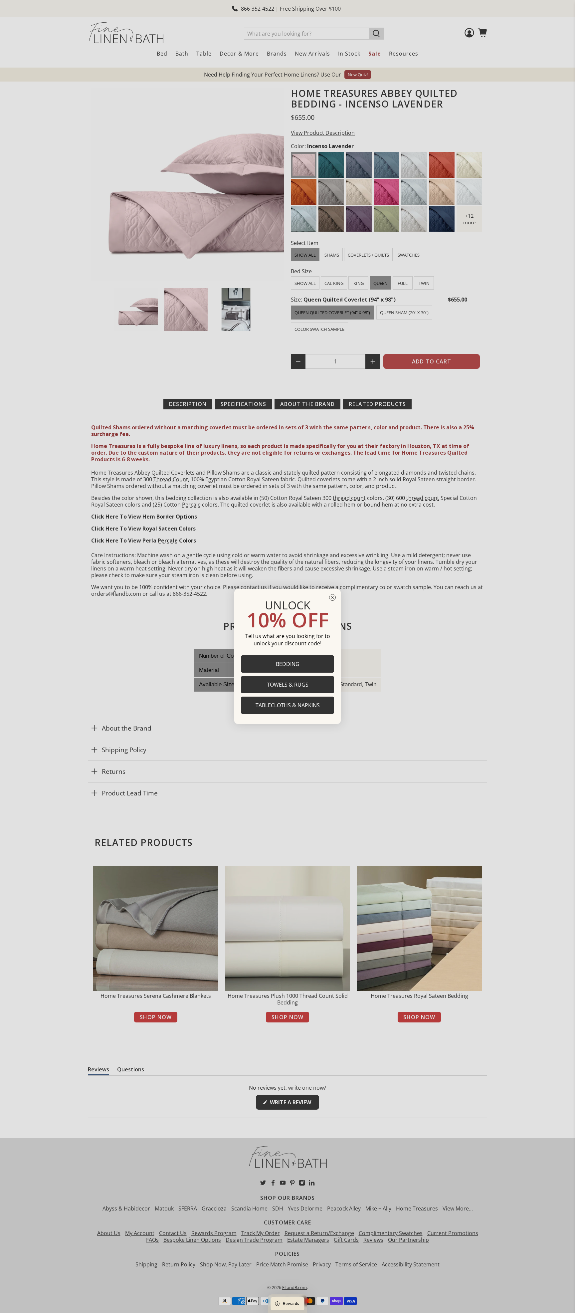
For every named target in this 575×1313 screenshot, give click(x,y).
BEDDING (287, 664)
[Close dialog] (332, 597)
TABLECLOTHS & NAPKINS (288, 705)
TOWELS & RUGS (287, 684)
